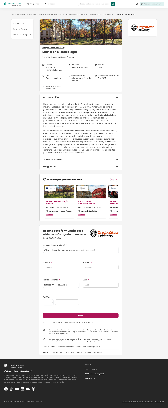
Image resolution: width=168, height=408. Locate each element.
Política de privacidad (146, 402)
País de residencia (51, 280)
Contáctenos (90, 378)
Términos (78, 347)
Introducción (18, 23)
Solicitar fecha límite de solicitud (81, 79)
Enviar (80, 315)
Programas (34, 4)
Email (86, 280)
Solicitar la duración (80, 67)
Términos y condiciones (130, 402)
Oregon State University (53, 47)
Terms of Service (92, 352)
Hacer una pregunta (22, 34)
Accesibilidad (159, 402)
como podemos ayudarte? (55, 245)
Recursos (51, 4)
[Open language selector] (137, 4)
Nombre (47, 262)
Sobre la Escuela (20, 29)
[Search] (113, 4)
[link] (125, 14)
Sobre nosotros (91, 369)
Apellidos (87, 262)
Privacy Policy (80, 352)
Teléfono (47, 297)
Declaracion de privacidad (91, 347)
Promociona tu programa (94, 374)
